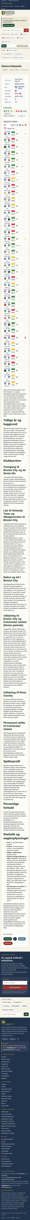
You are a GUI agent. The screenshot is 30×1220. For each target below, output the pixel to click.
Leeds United (5, 1105)
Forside (3, 0)
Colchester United (21, 87)
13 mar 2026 (7, 197)
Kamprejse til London (7, 1119)
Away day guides (6, 1130)
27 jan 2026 (7, 230)
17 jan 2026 (7, 243)
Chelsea (21, 37)
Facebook (16, 6)
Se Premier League (9, 25)
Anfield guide (4, 1111)
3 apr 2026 (7, 171)
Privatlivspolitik (5, 1148)
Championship (7, 54)
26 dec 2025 (7, 263)
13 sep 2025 (7, 335)
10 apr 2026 (7, 157)
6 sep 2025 (7, 342)
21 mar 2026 (7, 184)
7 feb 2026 (7, 217)
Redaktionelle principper (8, 1144)
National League (19, 57)
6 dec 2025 (7, 282)
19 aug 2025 (7, 361)
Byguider (24, 1006)
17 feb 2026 (7, 203)
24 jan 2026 (7, 236)
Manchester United (9, 37)
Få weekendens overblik (7, 6)
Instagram (22, 6)
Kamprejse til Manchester (8, 1123)
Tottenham (7, 41)
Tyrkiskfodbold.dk (6, 1166)
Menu (4, 46)
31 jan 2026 (7, 223)
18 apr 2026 (7, 144)
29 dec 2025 (7, 256)
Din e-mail (6, 979)
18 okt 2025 (7, 322)
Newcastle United (6, 1098)
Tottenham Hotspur (6, 1096)
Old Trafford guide (6, 1114)
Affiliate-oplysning (6, 1146)
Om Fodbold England (7, 1139)
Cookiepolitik (4, 1151)
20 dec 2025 (7, 269)
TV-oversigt (5, 1006)
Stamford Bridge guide (7, 1116)
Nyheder (3, 1057)
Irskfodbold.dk (5, 1159)
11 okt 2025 (7, 328)
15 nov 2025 (7, 302)
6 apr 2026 (7, 164)
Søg (26, 30)
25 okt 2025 (7, 315)
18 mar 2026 (7, 190)
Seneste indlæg (14, 0)
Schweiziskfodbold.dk (7, 1163)
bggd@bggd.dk (11, 1047)
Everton (3, 1103)
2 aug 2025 (7, 381)
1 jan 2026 (7, 249)
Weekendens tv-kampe (7, 1133)
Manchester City (5, 1091)
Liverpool (15, 34)
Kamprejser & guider (7, 1009)
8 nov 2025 (7, 309)
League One (19, 54)
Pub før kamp (5, 1128)
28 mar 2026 (7, 177)
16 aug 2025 (7, 368)
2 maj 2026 (7, 131)
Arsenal (24, 34)
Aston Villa (4, 1101)
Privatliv (3, 8)
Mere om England (6, 3)
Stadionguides (16, 1006)
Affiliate (13, 1217)
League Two (7, 57)
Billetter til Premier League (8, 1126)
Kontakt (3, 1141)
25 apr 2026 (7, 138)
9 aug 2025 (7, 374)
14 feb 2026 (7, 210)
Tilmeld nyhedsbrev (15, 987)
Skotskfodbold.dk (6, 1161)
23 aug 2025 (7, 355)
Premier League (13, 50)
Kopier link (8, 943)
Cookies (8, 1217)
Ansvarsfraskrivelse (6, 1153)
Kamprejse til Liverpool (7, 1121)
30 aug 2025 (7, 348)
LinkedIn (21, 939)
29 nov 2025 (7, 289)
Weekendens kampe (22, 46)
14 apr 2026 (7, 151)
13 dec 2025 (7, 276)
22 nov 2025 (7, 295)
